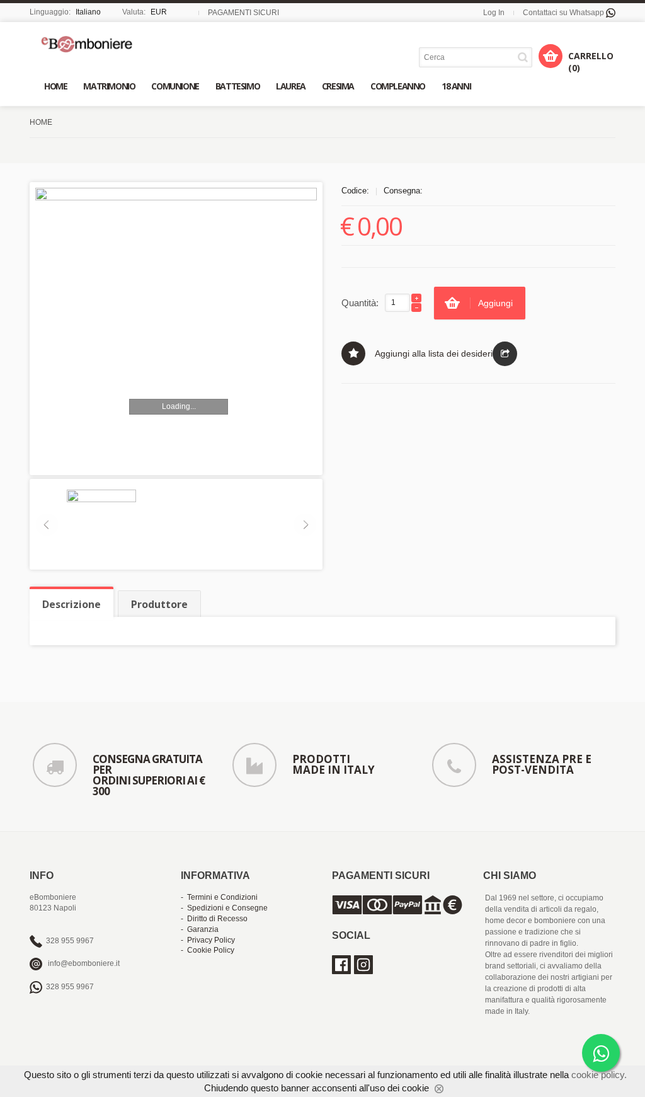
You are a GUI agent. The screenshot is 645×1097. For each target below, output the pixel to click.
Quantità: (360, 302)
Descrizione (71, 604)
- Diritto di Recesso (214, 918)
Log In (494, 12)
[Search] (525, 57)
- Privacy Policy (208, 940)
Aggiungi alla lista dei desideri (434, 353)
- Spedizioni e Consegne (224, 908)
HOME (41, 122)
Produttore (159, 604)
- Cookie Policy (207, 950)
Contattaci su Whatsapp (564, 12)
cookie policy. (599, 1074)
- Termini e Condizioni (219, 897)
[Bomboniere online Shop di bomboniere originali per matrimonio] (90, 43)
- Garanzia (200, 929)
